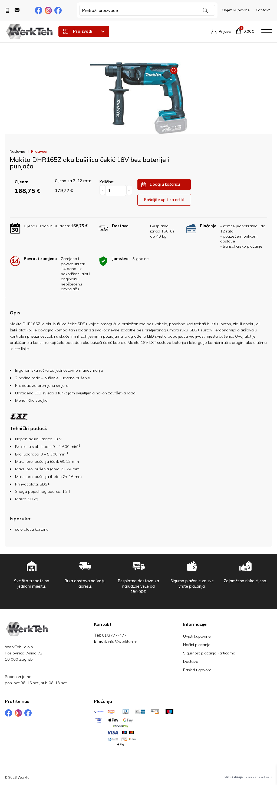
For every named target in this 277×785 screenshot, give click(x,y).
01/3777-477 (114, 635)
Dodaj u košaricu (165, 184)
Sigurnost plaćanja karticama (209, 653)
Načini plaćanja (196, 644)
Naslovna (17, 151)
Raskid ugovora (197, 669)
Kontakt (263, 10)
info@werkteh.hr (122, 641)
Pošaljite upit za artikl (164, 199)
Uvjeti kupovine (236, 10)
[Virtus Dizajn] (248, 777)
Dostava (190, 661)
